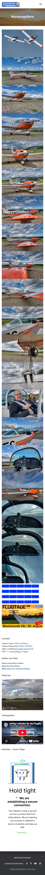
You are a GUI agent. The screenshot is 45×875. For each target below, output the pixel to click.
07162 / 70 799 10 (21, 644)
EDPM (31, 863)
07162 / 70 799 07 (25, 646)
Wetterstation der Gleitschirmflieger (16, 669)
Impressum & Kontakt (22, 858)
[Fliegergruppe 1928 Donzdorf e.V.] (12, 4)
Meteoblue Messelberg (11, 666)
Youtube (35, 863)
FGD (27, 863)
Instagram (40, 863)
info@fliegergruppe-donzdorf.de (20, 649)
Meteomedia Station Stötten (13, 663)
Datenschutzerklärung (14, 864)
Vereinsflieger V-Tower (19, 652)
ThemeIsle (31, 869)
